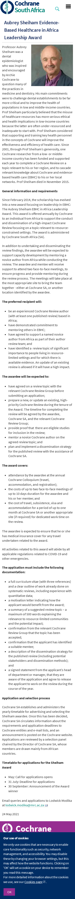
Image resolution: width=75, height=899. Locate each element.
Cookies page (33, 882)
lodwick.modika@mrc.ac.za (24, 805)
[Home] (7, 8)
